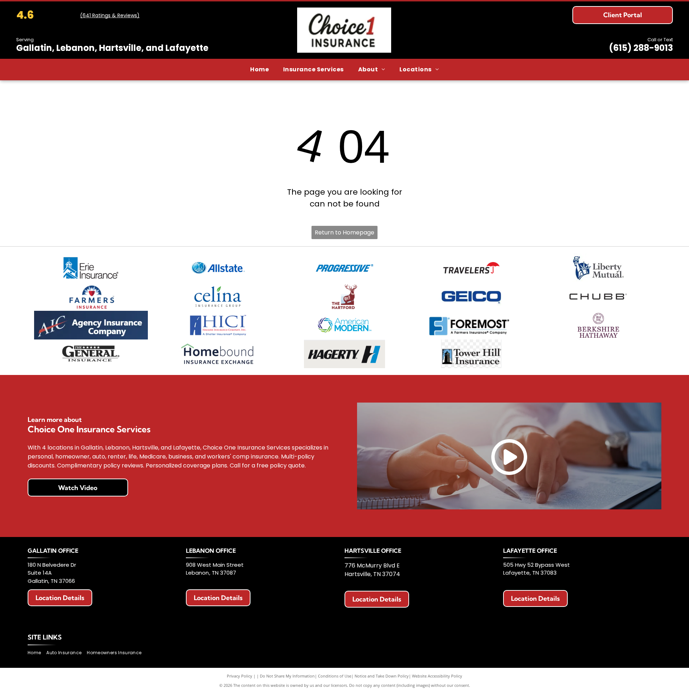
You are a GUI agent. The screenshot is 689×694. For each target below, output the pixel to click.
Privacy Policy (239, 676)
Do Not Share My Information (287, 676)
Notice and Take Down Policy (382, 676)
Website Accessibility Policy (437, 676)
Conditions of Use (334, 676)
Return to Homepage (344, 232)
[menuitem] (259, 69)
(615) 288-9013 (641, 48)
